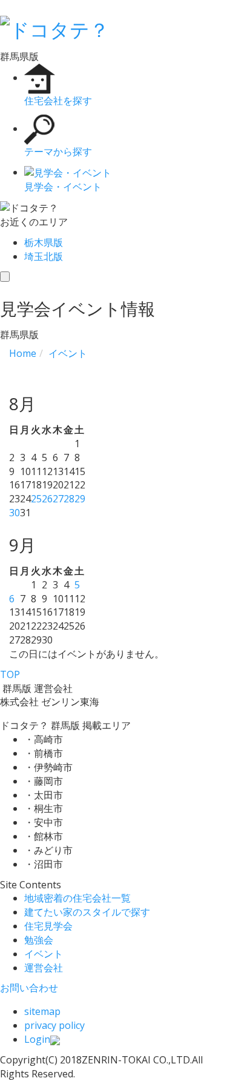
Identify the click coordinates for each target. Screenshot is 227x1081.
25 (36, 498)
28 (69, 498)
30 (14, 512)
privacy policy (54, 1025)
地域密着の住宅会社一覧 (77, 898)
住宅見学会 (48, 926)
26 (47, 498)
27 (58, 498)
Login (37, 1039)
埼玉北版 (43, 256)
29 (79, 498)
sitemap (42, 1011)
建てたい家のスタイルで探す (87, 912)
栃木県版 (43, 242)
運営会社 (43, 967)
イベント (43, 953)
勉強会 (38, 939)
